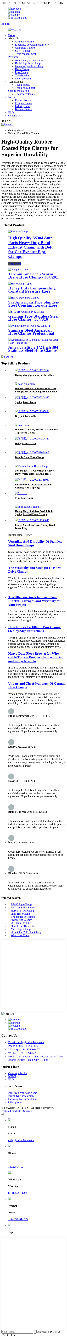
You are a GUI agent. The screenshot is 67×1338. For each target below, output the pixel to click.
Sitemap (27, 1111)
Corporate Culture (25, 47)
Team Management (25, 53)
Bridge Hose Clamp (26, 443)
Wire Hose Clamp (20, 935)
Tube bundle (22, 75)
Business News (23, 109)
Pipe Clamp (21, 72)
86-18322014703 (17, 1192)
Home (11, 35)
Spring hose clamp (25, 402)
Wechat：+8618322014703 (23, 1053)
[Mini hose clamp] (21, 493)
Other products (23, 78)
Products (13, 56)
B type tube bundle (25, 416)
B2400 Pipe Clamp (21, 904)
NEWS (12, 1076)
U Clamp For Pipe (21, 922)
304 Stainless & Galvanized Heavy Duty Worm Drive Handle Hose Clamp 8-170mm (34, 473)
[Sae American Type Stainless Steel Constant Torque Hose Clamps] (23, 297)
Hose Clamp (22, 69)
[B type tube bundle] (32, 411)
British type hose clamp (28, 63)
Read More (15, 263)
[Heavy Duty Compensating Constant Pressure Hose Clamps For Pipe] (20, 283)
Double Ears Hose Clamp (29, 457)
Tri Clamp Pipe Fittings (23, 907)
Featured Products (11, 1111)
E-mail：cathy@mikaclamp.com (26, 1042)
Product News (23, 100)
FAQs (11, 112)
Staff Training (22, 50)
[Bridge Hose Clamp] (32, 438)
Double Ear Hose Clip (23, 926)
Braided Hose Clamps (23, 916)
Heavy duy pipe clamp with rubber (34, 375)
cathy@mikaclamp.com (21, 1140)
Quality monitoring (18, 90)
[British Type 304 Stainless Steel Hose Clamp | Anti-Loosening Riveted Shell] (25, 383)
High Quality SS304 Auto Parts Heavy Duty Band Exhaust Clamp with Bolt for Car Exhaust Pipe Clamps (30, 247)
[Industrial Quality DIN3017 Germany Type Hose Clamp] (22, 425)
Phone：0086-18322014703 (23, 1045)
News (11, 97)
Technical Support (25, 87)
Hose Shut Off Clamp (23, 910)
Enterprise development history (32, 44)
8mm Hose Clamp (21, 913)
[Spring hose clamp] (32, 397)
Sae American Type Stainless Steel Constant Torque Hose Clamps (33, 305)
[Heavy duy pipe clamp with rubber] (32, 370)
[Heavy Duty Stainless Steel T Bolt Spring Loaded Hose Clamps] (28, 506)
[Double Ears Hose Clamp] (32, 452)
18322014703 (15, 1166)
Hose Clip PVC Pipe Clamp (26, 932)
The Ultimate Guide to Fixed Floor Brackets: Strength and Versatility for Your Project (34, 600)
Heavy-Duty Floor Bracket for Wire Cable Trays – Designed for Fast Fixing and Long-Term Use (35, 657)
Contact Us (14, 115)
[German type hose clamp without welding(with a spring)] (32, 479)
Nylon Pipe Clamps (21, 919)
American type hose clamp (29, 60)
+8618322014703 (18, 1219)
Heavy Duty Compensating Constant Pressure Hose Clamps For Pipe (31, 291)
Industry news (22, 106)
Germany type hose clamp (29, 66)
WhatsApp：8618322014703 (24, 1049)
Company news (23, 103)
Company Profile (24, 41)
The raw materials (25, 93)
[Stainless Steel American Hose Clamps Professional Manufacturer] (29, 325)
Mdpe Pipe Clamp (21, 929)
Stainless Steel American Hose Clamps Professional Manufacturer (31, 333)
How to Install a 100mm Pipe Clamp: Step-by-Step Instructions (34, 629)
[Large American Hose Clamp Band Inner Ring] (32, 520)
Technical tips (22, 84)
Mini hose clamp (24, 498)
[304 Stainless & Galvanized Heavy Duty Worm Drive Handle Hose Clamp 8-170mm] (31, 466)
